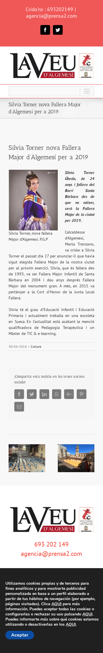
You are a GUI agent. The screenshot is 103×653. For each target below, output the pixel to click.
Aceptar (19, 635)
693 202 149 (51, 544)
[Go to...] (51, 91)
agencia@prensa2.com (51, 16)
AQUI (57, 604)
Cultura (36, 346)
